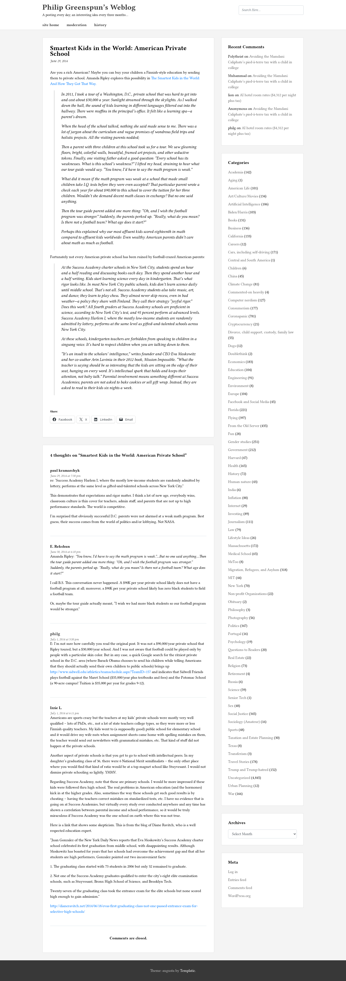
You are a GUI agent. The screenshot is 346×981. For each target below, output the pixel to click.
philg (55, 633)
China (232, 276)
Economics (236, 362)
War (231, 794)
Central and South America (249, 260)
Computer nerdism (242, 300)
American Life (239, 188)
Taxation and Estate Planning (250, 738)
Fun (231, 434)
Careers (234, 244)
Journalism (236, 522)
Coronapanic (238, 316)
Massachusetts (239, 546)
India (232, 490)
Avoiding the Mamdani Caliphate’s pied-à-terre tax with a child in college (260, 62)
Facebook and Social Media (248, 402)
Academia (235, 172)
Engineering (237, 378)
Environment (238, 386)
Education (236, 370)
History (234, 474)
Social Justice (238, 714)
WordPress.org (239, 896)
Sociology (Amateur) (244, 722)
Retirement (236, 674)
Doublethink (237, 354)
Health (233, 466)
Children (234, 268)
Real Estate (236, 658)
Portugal (234, 634)
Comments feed (240, 888)
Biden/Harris (238, 212)
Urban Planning (240, 786)
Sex (230, 706)
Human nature (239, 482)
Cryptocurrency (240, 324)
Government (238, 450)
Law (231, 530)
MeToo (233, 562)
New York (235, 586)
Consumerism (238, 308)
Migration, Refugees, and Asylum (253, 570)
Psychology (237, 642)
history (100, 25)
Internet (234, 506)
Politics (233, 626)
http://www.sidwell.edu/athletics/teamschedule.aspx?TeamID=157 (100, 672)
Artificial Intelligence (244, 204)
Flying (233, 418)
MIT (231, 578)
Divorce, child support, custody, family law (261, 332)
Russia (233, 682)
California (235, 236)
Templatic (187, 971)
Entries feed (237, 880)
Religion (234, 666)
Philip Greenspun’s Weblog (89, 7)
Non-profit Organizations (247, 594)
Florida (233, 410)
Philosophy (236, 610)
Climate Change (240, 284)
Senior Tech (237, 698)
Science (234, 690)
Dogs (232, 346)
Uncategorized (239, 778)
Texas (232, 746)
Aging (232, 180)
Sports (233, 730)
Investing (235, 514)
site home (50, 25)
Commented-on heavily (246, 292)
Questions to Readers (244, 650)
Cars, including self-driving (249, 252)
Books (232, 220)
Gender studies (239, 442)
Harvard (234, 458)
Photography (238, 618)
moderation (77, 25)
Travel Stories (238, 762)
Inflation (234, 498)
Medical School (239, 554)
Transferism (237, 754)
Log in (233, 872)
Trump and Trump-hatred (248, 770)
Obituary (235, 602)
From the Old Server (243, 426)
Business (234, 228)
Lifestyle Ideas (238, 538)
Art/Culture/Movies (243, 196)
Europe (233, 394)
